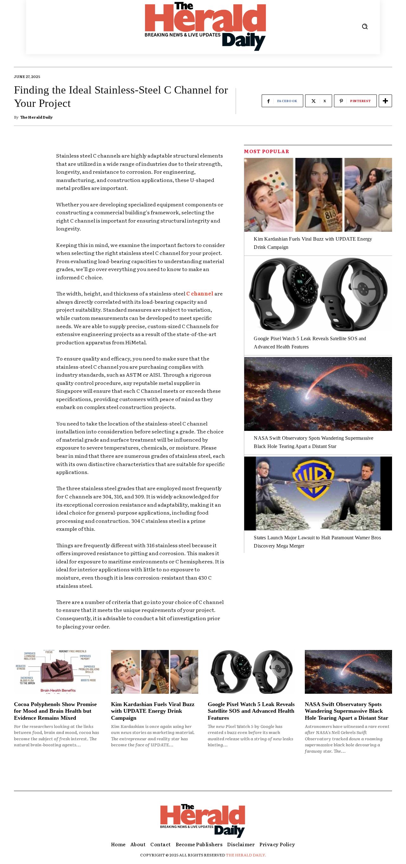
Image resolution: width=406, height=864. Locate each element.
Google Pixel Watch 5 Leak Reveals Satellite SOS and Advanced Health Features (251, 711)
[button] (364, 26)
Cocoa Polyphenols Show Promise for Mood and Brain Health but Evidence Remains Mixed (55, 711)
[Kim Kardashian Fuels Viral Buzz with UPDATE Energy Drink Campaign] (318, 195)
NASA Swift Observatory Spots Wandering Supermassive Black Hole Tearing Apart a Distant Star (346, 711)
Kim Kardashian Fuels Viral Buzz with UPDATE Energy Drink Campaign (152, 711)
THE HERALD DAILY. (246, 855)
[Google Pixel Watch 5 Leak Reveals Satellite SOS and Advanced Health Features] (318, 294)
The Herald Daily (36, 117)
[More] (385, 100)
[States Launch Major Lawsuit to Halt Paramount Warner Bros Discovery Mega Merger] (318, 493)
